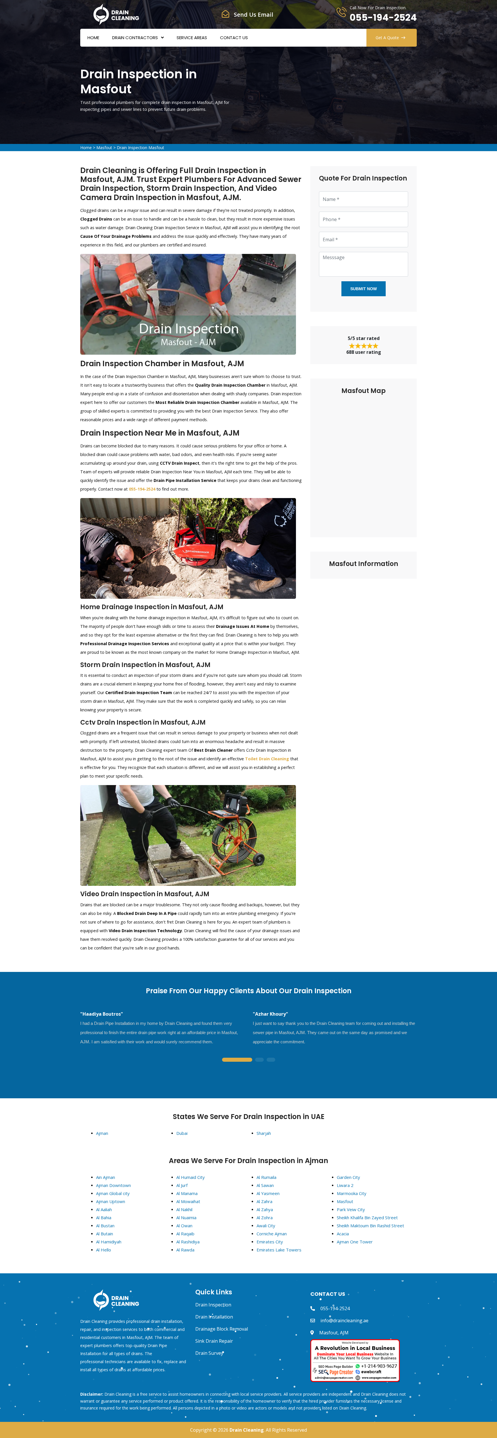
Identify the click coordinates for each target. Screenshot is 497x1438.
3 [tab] (271, 1060)
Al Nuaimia (186, 1217)
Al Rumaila (266, 1177)
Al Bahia (103, 1217)
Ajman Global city (113, 1193)
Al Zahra (264, 1201)
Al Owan (184, 1225)
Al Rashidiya (188, 1242)
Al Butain (104, 1233)
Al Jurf (182, 1185)
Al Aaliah (104, 1209)
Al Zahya (265, 1209)
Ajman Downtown (113, 1185)
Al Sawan (265, 1185)
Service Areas (192, 38)
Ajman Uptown (110, 1201)
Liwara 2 (345, 1185)
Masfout (104, 147)
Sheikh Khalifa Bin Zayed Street (367, 1217)
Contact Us (234, 38)
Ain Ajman (105, 1177)
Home (93, 38)
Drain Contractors (135, 38)
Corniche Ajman (272, 1233)
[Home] (116, 14)
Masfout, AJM (334, 1332)
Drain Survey (209, 1353)
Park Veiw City (351, 1209)
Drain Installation (214, 1317)
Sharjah (264, 1133)
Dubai (182, 1133)
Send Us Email (253, 14)
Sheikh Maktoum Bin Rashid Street (370, 1225)
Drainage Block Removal (221, 1329)
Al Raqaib (185, 1233)
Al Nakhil (184, 1209)
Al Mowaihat (188, 1201)
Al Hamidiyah (108, 1242)
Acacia (343, 1233)
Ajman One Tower (355, 1242)
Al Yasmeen (268, 1193)
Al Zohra (265, 1217)
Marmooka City (351, 1193)
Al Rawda (185, 1250)
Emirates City (270, 1242)
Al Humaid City (190, 1177)
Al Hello (103, 1250)
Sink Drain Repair (214, 1341)
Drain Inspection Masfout (140, 147)
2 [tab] (259, 1060)
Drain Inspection (213, 1305)
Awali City (266, 1225)
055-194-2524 (383, 17)
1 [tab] (237, 1060)
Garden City (348, 1177)
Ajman (102, 1133)
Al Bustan (105, 1225)
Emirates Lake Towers (279, 1250)
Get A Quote (387, 37)
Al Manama (187, 1193)
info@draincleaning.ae (344, 1320)
